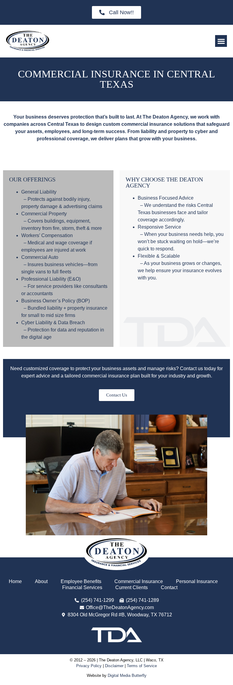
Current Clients (131, 587)
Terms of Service (142, 666)
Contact (169, 587)
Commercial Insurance (138, 581)
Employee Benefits (81, 581)
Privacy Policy (89, 666)
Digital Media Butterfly (127, 675)
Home (15, 581)
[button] (221, 41)
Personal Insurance (197, 581)
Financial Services (82, 587)
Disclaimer (114, 666)
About (41, 581)
